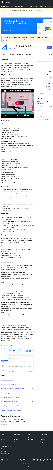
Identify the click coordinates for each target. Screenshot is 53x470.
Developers (30, 439)
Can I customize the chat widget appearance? (13, 388)
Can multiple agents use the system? (10, 397)
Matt (3, 448)
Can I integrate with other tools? (9, 406)
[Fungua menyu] (51, 2)
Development (29, 54)
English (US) (49, 77)
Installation (20, 54)
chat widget (48, 80)
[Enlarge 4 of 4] (32, 356)
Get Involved (43, 434)
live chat (49, 89)
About (2, 434)
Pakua (49, 47)
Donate (42, 439)
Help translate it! (37, 10)
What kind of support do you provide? (11, 410)
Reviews (12, 54)
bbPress (4, 451)
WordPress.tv (31, 442)
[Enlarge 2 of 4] (21, 349)
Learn (28, 434)
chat (44, 80)
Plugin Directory (5, 6)
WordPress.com (6, 446)
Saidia (50, 54)
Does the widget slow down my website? (12, 393)
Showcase (17, 434)
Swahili (6, 460)
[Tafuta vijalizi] (16, 14)
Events (42, 437)
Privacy (3, 442)
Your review (40, 106)
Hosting (3, 439)
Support (29, 437)
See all (50, 106)
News (2, 437)
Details (4, 54)
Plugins (16, 439)
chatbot (49, 83)
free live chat (48, 86)
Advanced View (41, 93)
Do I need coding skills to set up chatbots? (12, 384)
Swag (42, 442)
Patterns (16, 442)
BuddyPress (5, 453)
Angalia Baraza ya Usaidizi (43, 119)
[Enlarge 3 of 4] (32, 349)
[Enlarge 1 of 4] (9, 349)
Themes (16, 437)
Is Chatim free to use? (7, 380)
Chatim (13, 48)
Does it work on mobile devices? (9, 401)
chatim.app (10, 242)
